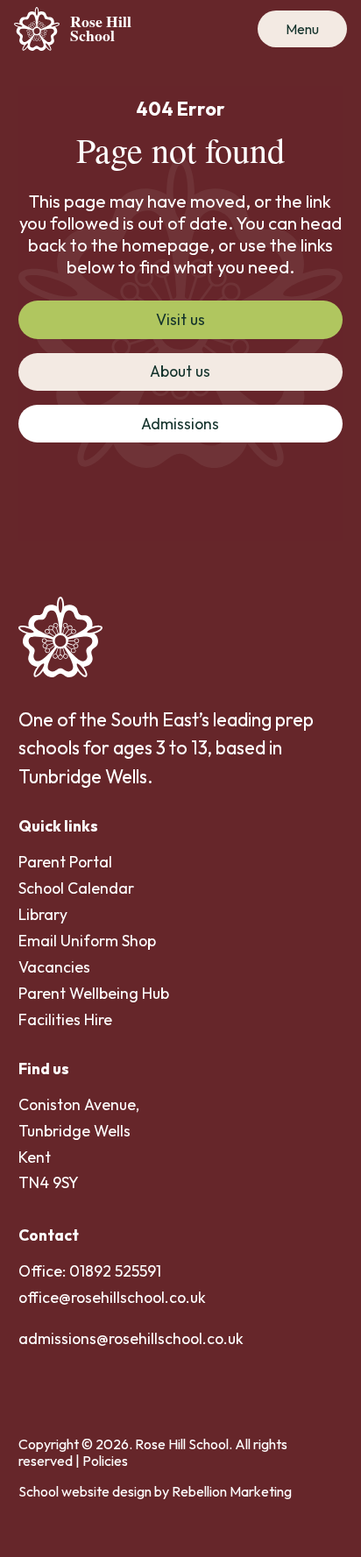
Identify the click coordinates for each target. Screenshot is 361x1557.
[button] (302, 29)
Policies (105, 1460)
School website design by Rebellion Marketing (155, 1491)
